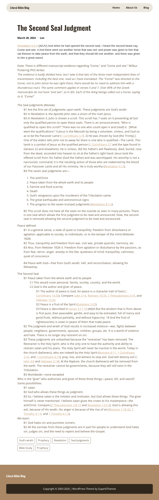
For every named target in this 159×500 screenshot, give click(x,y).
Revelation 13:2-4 (99, 405)
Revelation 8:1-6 (101, 204)
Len (42, 38)
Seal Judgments (80, 440)
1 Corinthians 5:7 (72, 136)
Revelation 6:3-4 (27, 45)
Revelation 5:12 (114, 166)
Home (116, 7)
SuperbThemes (107, 489)
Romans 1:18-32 (119, 409)
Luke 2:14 (80, 295)
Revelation (60, 440)
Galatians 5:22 (86, 304)
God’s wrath (26, 440)
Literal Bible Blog (19, 8)
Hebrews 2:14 (49, 361)
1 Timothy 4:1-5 (59, 414)
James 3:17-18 (78, 309)
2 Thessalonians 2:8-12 (66, 405)
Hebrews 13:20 (45, 300)
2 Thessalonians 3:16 (121, 295)
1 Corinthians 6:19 (48, 357)
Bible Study (25, 448)
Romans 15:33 (97, 295)
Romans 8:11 (107, 352)
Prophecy (43, 440)
